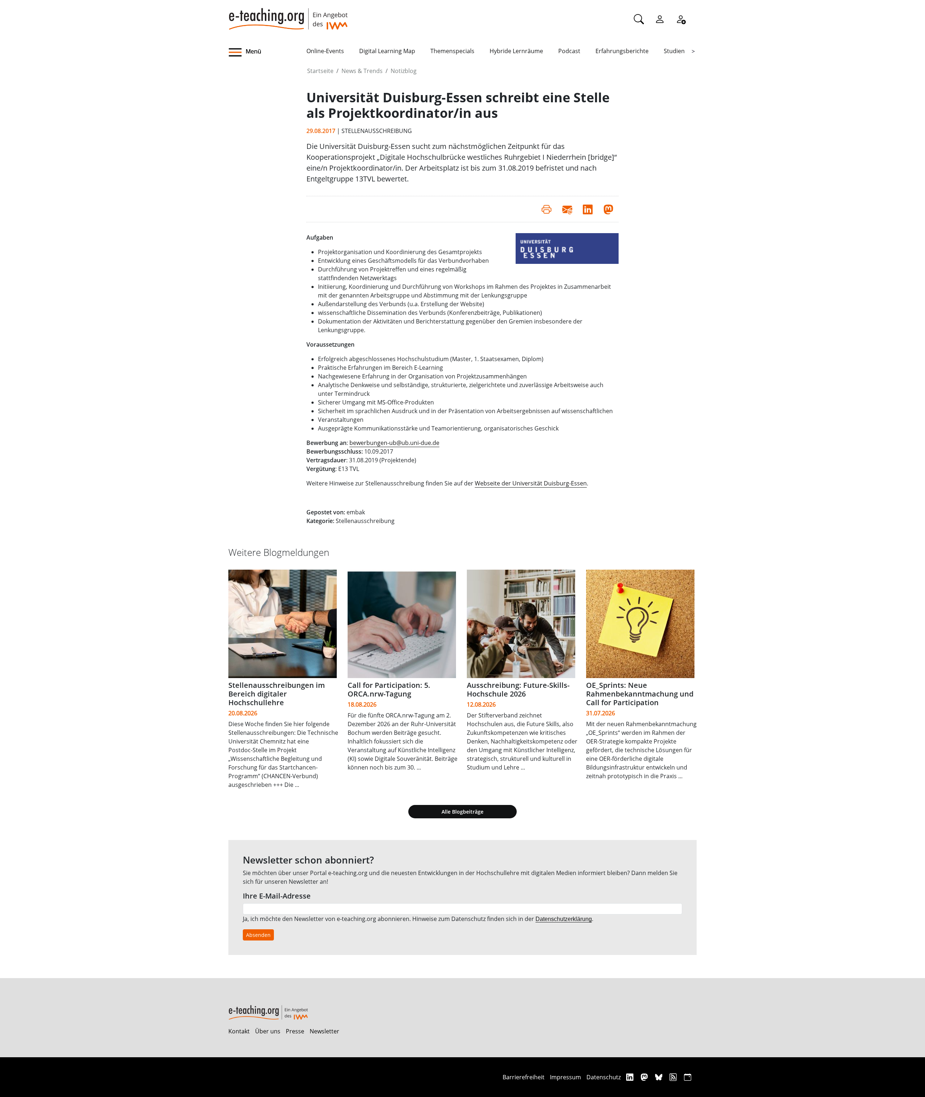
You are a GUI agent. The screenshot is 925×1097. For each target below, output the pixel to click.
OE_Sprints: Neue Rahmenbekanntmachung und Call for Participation (639, 693)
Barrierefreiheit (524, 1077)
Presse (295, 1031)
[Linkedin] (630, 1077)
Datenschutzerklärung (563, 919)
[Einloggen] (660, 19)
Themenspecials (452, 51)
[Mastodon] (645, 1077)
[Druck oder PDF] (546, 209)
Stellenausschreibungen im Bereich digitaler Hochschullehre (276, 693)
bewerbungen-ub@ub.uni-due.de (394, 443)
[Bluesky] (659, 1077)
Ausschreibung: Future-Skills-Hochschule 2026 (518, 689)
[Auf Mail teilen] (567, 209)
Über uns (267, 1031)
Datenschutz (603, 1077)
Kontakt (239, 1031)
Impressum (565, 1077)
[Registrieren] (681, 19)
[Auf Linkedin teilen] (587, 209)
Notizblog (404, 71)
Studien (674, 51)
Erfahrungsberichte (622, 51)
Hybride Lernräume (516, 51)
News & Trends (362, 71)
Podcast (569, 51)
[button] (267, 52)
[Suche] (639, 19)
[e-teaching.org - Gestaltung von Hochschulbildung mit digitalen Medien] (288, 15)
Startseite (320, 71)
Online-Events (325, 51)
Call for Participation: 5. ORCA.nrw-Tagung (389, 689)
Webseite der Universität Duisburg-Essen (531, 483)
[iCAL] (687, 1077)
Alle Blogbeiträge (462, 811)
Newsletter (324, 1031)
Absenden (258, 934)
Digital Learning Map (387, 51)
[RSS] (674, 1077)
